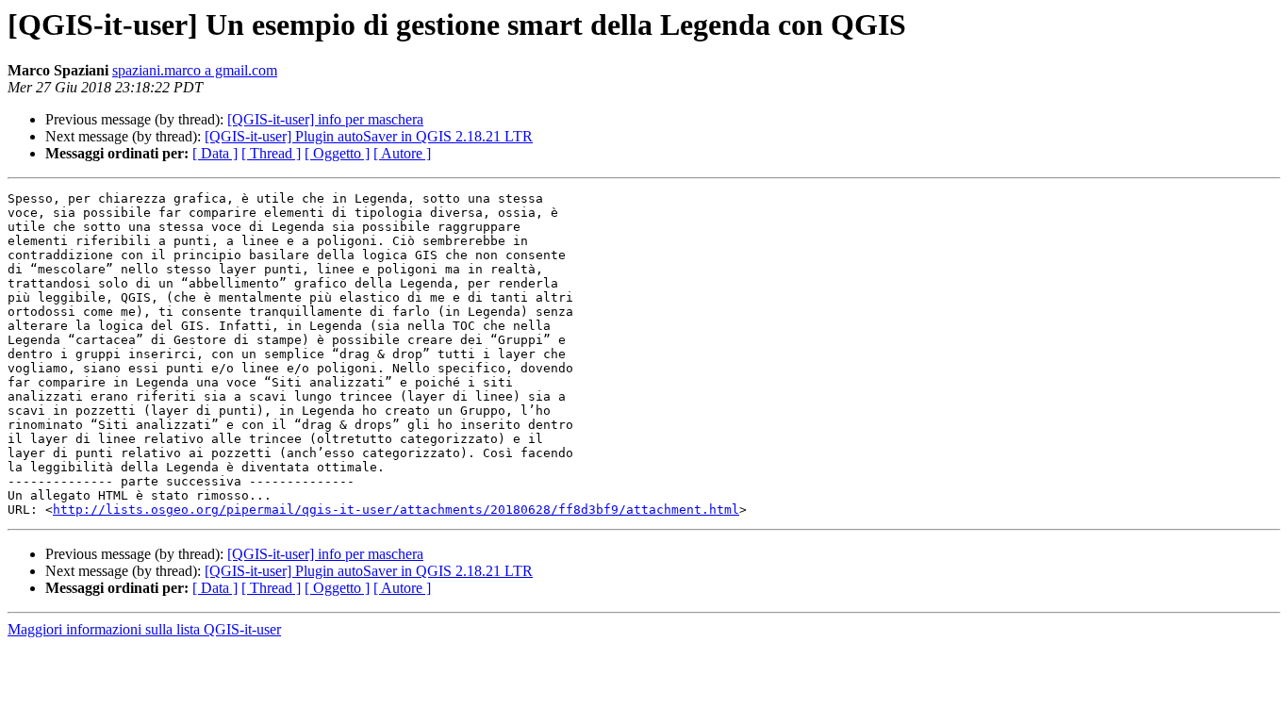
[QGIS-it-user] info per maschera (325, 119)
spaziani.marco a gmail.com (194, 70)
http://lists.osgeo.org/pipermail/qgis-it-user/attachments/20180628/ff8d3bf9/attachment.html (396, 509)
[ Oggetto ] (337, 153)
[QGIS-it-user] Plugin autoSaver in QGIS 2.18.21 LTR (369, 136)
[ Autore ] (402, 153)
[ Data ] (215, 153)
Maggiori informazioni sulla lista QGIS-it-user (144, 629)
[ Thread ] (271, 153)
